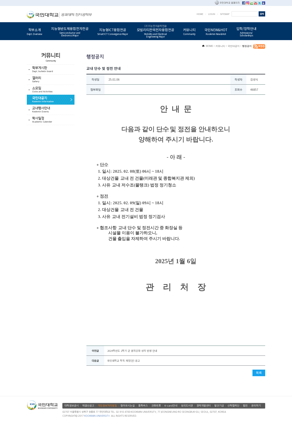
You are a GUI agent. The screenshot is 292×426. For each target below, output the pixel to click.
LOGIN (211, 14)
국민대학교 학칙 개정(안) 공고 (123, 360)
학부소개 (34, 31)
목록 (259, 372)
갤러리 (36, 79)
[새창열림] (243, 3)
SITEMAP (224, 14)
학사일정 (42, 120)
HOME (200, 14)
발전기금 (219, 405)
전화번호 (156, 405)
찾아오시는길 (127, 405)
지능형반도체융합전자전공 (69, 31)
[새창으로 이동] (43, 14)
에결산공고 (88, 405)
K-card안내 (170, 405)
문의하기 (256, 405)
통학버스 (143, 405)
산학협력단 (233, 405)
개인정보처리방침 (107, 405)
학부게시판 (42, 69)
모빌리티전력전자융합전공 (155, 31)
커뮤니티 (189, 31)
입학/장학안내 (246, 31)
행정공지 (247, 46)
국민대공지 (43, 99)
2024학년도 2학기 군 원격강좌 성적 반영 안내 (132, 351)
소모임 (42, 89)
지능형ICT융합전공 (112, 31)
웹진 (245, 405)
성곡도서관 (187, 405)
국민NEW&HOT (215, 31)
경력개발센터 (203, 405)
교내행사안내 (41, 109)
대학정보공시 (71, 405)
